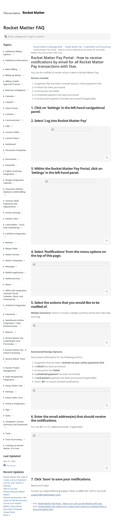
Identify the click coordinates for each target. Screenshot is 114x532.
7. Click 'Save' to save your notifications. (61, 479)
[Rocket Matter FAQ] (11, 13)
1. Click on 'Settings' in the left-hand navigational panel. (68, 110)
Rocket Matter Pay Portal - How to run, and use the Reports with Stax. (70, 503)
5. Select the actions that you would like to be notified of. (65, 305)
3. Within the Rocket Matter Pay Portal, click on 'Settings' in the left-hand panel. (66, 171)
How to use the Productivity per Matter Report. (14, 491)
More (5, 515)
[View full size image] (71, 144)
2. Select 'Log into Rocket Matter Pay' (59, 121)
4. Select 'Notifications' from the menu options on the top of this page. (68, 254)
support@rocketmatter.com (45, 494)
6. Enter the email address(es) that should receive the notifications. (68, 419)
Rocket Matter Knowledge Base (48, 46)
